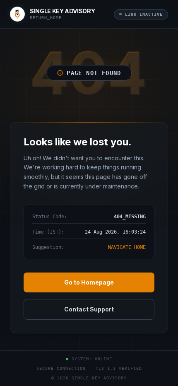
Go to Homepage (89, 282)
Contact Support (89, 309)
